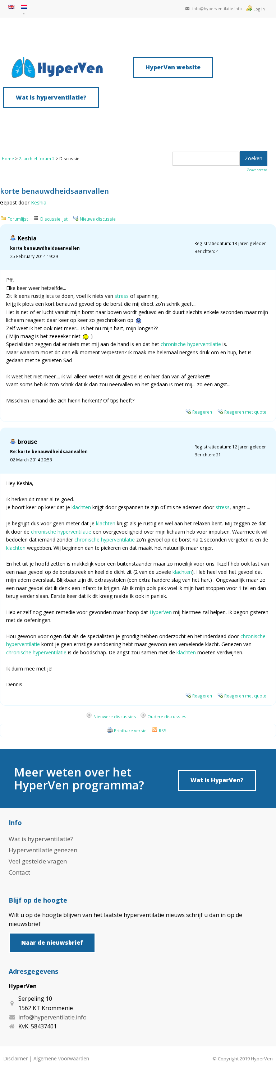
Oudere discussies (167, 716)
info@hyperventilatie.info (217, 8)
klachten (81, 507)
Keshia (38, 202)
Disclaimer (15, 1058)
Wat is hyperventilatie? (51, 97)
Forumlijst (18, 219)
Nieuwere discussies (114, 716)
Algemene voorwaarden (61, 1058)
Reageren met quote (245, 412)
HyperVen (161, 612)
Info (15, 822)
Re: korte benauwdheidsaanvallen (49, 451)
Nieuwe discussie (98, 219)
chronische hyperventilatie (191, 344)
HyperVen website (173, 67)
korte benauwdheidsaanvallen (45, 248)
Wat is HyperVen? (217, 780)
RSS (162, 730)
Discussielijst (54, 219)
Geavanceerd (257, 169)
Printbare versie (130, 730)
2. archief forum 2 (37, 158)
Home (8, 158)
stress (122, 295)
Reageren (202, 412)
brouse (27, 442)
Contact (19, 872)
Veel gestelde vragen (38, 861)
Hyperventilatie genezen (43, 850)
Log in (259, 8)
